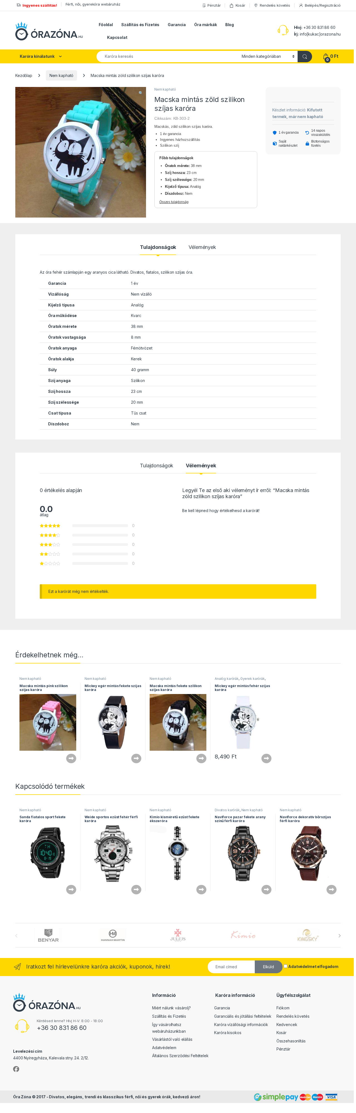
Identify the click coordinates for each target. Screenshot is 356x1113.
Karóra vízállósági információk (241, 1024)
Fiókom (283, 1007)
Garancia (177, 24)
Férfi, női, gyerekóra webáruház (93, 4)
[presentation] (339, 936)
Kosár (240, 5)
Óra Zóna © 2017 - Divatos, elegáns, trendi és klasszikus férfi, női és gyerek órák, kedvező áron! (106, 1096)
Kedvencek (286, 1024)
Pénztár (214, 5)
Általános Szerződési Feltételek (180, 1055)
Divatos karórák (227, 810)
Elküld (268, 966)
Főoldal (106, 24)
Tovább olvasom (68, 758)
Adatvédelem (164, 1047)
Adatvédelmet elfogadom (313, 966)
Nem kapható (61, 75)
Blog (229, 24)
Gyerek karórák (252, 679)
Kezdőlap (23, 75)
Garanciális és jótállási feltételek (242, 1016)
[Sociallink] (16, 1069)
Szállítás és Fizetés (140, 24)
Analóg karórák (227, 679)
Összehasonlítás (291, 1041)
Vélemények (202, 247)
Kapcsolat (117, 37)
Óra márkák (205, 24)
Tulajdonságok (158, 247)
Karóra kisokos (227, 1032)
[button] (141, 93)
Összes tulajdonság (173, 202)
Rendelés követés (275, 5)
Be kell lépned (195, 510)
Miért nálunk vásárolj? (171, 1007)
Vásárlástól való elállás (172, 1039)
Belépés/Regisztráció (323, 5)
